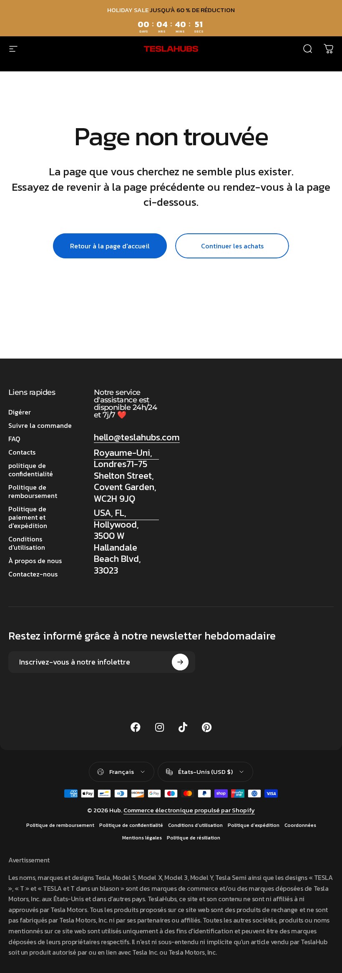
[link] (126, 476)
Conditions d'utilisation (26, 543)
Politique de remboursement (32, 491)
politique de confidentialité (30, 469)
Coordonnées (300, 825)
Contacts (21, 452)
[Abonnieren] (180, 662)
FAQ (14, 439)
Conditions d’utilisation (195, 825)
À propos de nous (35, 560)
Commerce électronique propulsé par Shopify (189, 810)
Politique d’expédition (253, 825)
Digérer (19, 412)
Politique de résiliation (193, 838)
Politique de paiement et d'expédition (27, 517)
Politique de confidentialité (131, 825)
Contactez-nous (33, 574)
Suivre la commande (40, 425)
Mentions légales (142, 838)
